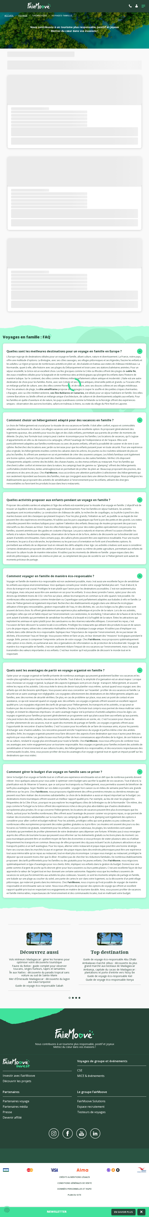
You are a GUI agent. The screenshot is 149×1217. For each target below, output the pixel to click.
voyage (22, 15)
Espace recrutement (90, 1107)
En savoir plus (123, 1212)
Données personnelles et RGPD (74, 1188)
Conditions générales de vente (74, 1183)
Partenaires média (15, 1107)
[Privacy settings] (7, 1210)
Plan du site (74, 1194)
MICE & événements (90, 1076)
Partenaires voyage (16, 1101)
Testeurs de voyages (91, 1112)
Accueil (9, 15)
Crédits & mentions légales (74, 1177)
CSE (79, 1070)
